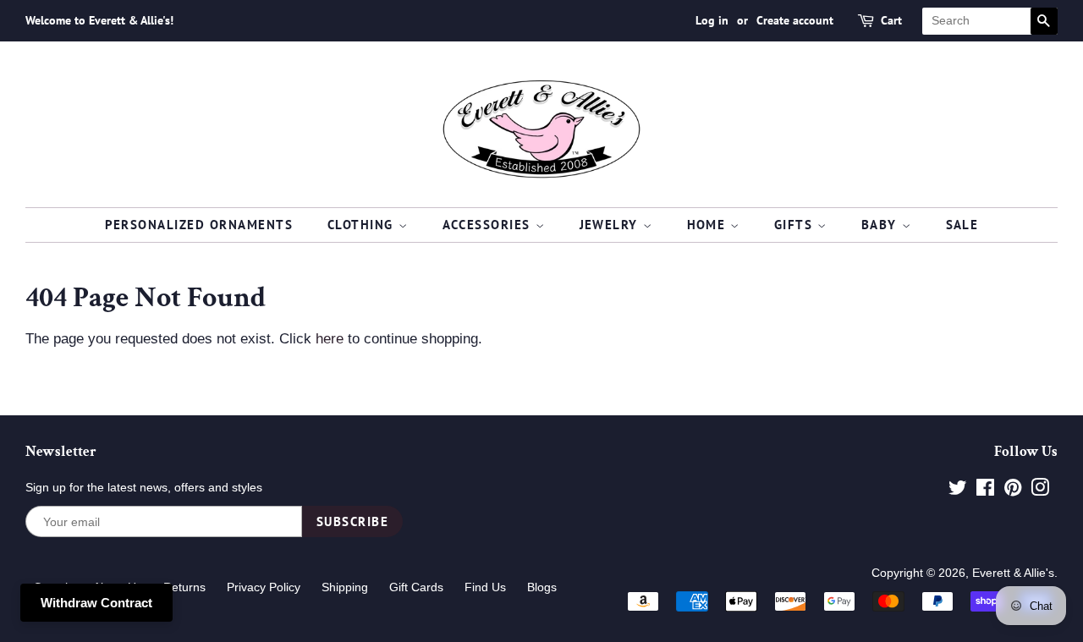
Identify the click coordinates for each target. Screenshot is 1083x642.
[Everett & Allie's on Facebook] (985, 490)
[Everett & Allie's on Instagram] (1040, 490)
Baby (881, 225)
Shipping (345, 587)
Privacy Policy (263, 587)
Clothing (363, 225)
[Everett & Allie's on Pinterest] (1012, 490)
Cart (891, 20)
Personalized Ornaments (199, 225)
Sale (962, 225)
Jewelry (611, 225)
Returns (184, 587)
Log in (711, 20)
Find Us (485, 587)
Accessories (489, 225)
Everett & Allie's (1013, 572)
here (330, 339)
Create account (794, 20)
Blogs (542, 587)
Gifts (795, 225)
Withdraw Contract (96, 602)
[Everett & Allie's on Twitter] (957, 490)
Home (709, 225)
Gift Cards (416, 587)
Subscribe (352, 521)
